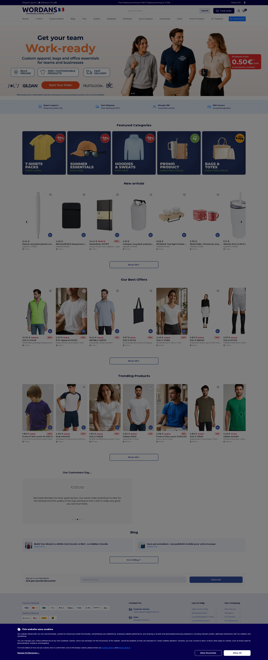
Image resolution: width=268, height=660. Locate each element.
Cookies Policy (108, 648)
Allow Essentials (208, 653)
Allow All (237, 653)
